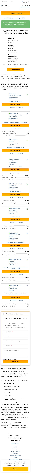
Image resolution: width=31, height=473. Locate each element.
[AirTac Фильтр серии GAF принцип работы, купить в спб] (15, 211)
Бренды (15, 457)
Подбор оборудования (15, 459)
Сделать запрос (15, 69)
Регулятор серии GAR (15, 191)
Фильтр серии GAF (15, 216)
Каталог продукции (15, 455)
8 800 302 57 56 (26, 5)
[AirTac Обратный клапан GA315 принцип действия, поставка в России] (15, 96)
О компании (15, 449)
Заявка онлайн (25, 7)
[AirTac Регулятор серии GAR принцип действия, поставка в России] (15, 186)
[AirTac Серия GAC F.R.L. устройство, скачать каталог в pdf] (15, 288)
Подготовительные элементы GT (15, 147)
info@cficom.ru (15, 443)
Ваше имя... (9, 331)
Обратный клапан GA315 (15, 101)
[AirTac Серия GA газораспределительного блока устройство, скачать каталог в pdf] (15, 117)
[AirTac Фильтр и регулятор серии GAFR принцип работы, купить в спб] (15, 236)
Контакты (15, 453)
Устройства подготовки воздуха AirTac (14, 18)
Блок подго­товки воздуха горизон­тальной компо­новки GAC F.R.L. (15, 293)
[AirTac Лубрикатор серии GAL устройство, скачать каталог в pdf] (15, 161)
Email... (8, 336)
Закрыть (15, 468)
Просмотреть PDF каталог (16, 107)
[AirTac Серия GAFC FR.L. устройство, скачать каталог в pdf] (15, 262)
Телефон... (8, 345)
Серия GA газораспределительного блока (15, 122)
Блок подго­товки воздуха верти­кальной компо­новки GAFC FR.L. (15, 267)
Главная (15, 447)
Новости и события (15, 451)
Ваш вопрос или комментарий (12, 350)
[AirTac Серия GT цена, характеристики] (15, 142)
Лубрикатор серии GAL (15, 166)
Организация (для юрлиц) (13, 341)
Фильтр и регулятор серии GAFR (15, 242)
